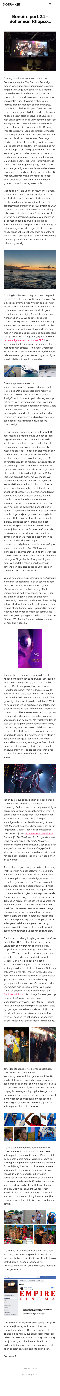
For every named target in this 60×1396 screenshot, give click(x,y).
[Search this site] (50, 4)
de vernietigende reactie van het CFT (23, 340)
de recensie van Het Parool (39, 833)
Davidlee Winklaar (14, 994)
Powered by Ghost (30, 1374)
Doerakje (11, 4)
